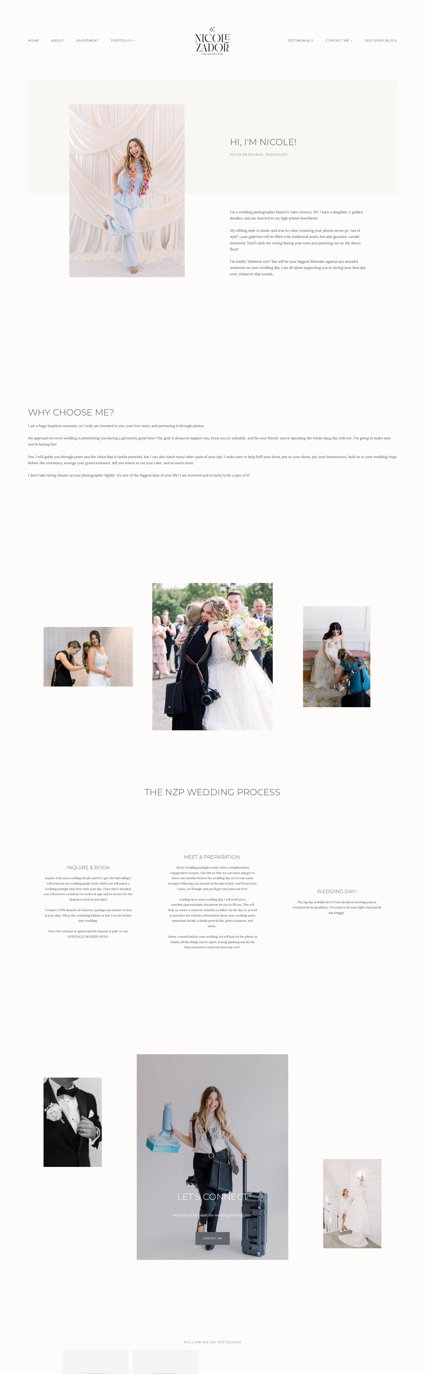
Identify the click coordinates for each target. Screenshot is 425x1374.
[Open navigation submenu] (134, 40)
